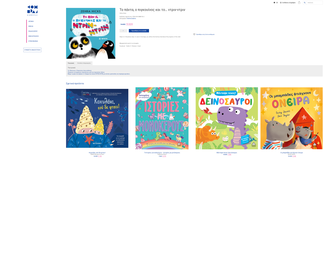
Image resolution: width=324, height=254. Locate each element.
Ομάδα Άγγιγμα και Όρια (97, 154)
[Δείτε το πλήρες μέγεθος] (68, 10)
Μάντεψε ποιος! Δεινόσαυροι (227, 153)
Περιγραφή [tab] (71, 63)
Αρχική (31, 21)
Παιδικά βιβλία (131, 18)
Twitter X (128, 46)
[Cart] (299, 3)
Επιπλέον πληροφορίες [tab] (84, 63)
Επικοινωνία (33, 41)
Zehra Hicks (123, 13)
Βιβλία (31, 26)
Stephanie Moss (162, 154)
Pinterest (134, 46)
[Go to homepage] (32, 10)
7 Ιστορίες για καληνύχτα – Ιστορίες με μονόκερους (162, 153)
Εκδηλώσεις (33, 31)
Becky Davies (291, 154)
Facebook (122, 46)
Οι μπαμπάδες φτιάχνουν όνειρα (291, 153)
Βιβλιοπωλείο (34, 36)
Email (139, 46)
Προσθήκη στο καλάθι (138, 31)
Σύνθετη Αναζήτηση (32, 50)
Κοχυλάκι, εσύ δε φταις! (97, 153)
